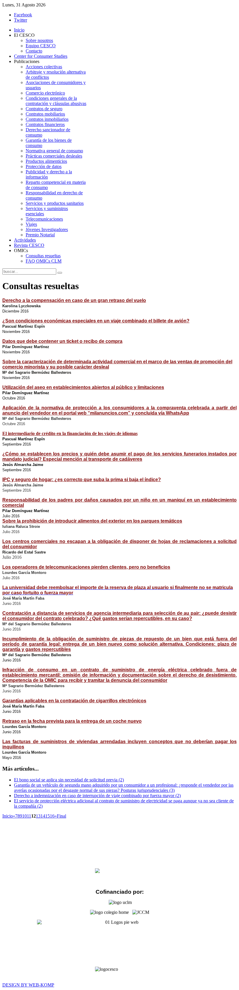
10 (24, 815)
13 (38, 815)
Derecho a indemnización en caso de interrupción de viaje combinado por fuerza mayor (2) (97, 795)
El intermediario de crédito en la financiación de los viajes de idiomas (70, 433)
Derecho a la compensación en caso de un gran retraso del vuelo (74, 300)
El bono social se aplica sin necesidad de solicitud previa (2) (69, 779)
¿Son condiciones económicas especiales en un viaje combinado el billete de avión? (95, 320)
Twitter (20, 20)
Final (61, 815)
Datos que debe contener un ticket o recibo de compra (62, 341)
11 (29, 815)
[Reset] (59, 273)
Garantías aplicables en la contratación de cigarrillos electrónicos (74, 700)
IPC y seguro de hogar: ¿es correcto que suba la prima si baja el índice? (81, 479)
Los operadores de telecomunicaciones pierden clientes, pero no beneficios (86, 567)
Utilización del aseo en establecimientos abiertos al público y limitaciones (83, 387)
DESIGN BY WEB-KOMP (28, 984)
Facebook (23, 14)
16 (52, 815)
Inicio (7, 815)
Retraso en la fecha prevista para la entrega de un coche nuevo (72, 721)
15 (47, 815)
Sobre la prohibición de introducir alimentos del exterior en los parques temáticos (92, 520)
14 (43, 815)
